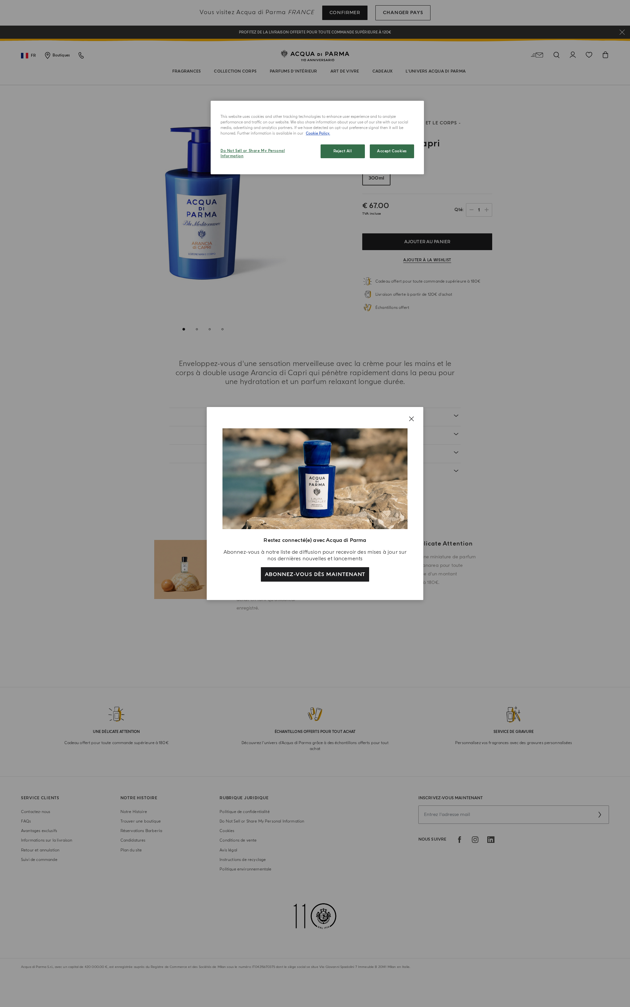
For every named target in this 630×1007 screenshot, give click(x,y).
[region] (317, 137)
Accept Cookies (392, 151)
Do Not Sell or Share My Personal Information (252, 153)
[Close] (411, 419)
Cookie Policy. (318, 133)
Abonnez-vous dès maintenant (315, 574)
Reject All (342, 151)
